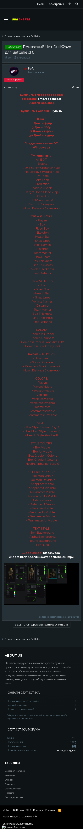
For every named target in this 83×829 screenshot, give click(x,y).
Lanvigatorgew (66, 750)
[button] (6, 20)
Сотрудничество (14, 797)
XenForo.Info (29, 816)
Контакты (10, 775)
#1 (77, 87)
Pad (7, 810)
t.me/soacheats (49, 99)
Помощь (38, 810)
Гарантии (10, 784)
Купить (57, 111)
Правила (9, 793)
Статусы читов (12, 788)
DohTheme (26, 823)
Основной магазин (15, 771)
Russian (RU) (23, 810)
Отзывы (9, 779)
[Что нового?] (69, 4)
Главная (50, 810)
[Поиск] (76, 4)
